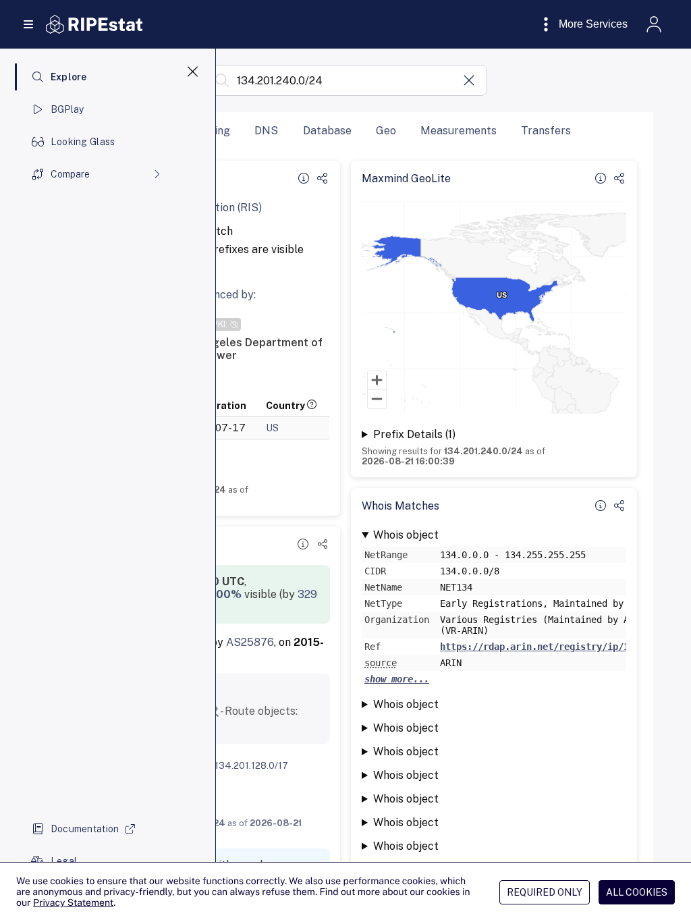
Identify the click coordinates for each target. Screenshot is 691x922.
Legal (64, 861)
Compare (70, 174)
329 (307, 594)
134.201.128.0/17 (251, 765)
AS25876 (250, 642)
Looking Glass (83, 141)
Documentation (85, 828)
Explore (69, 77)
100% (226, 594)
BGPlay (67, 109)
